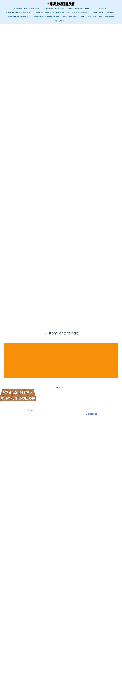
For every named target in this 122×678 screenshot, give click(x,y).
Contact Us (86, 17)
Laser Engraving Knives (78, 9)
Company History (106, 17)
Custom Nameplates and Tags (27, 9)
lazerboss (62, 387)
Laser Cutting (100, 9)
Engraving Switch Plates (103, 13)
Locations (60, 21)
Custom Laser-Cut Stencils (18, 13)
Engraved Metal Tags (54, 9)
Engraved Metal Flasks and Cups (49, 13)
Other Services (70, 17)
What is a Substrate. (77, 13)
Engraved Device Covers (18, 17)
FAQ (95, 17)
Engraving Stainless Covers (46, 17)
